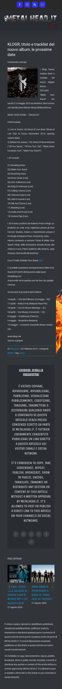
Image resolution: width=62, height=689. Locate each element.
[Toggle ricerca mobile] (49, 25)
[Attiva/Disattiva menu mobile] (55, 25)
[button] (9, 588)
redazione (14, 349)
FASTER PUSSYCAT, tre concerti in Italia (48, 591)
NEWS (10, 353)
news (22, 353)
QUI (40, 260)
